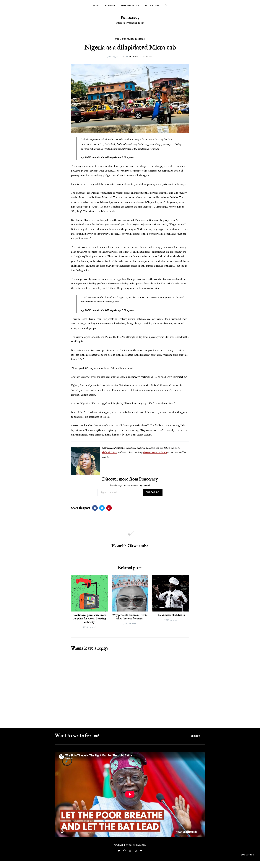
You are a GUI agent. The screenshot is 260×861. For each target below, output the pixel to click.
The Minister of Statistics (170, 615)
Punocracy (130, 17)
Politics (140, 39)
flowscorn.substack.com (155, 452)
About (96, 6)
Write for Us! (152, 6)
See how (195, 736)
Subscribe (152, 492)
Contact (110, 6)
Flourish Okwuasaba (141, 57)
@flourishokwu (109, 452)
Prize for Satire (130, 6)
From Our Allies (124, 39)
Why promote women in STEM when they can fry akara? (130, 616)
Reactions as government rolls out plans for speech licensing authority (89, 618)
